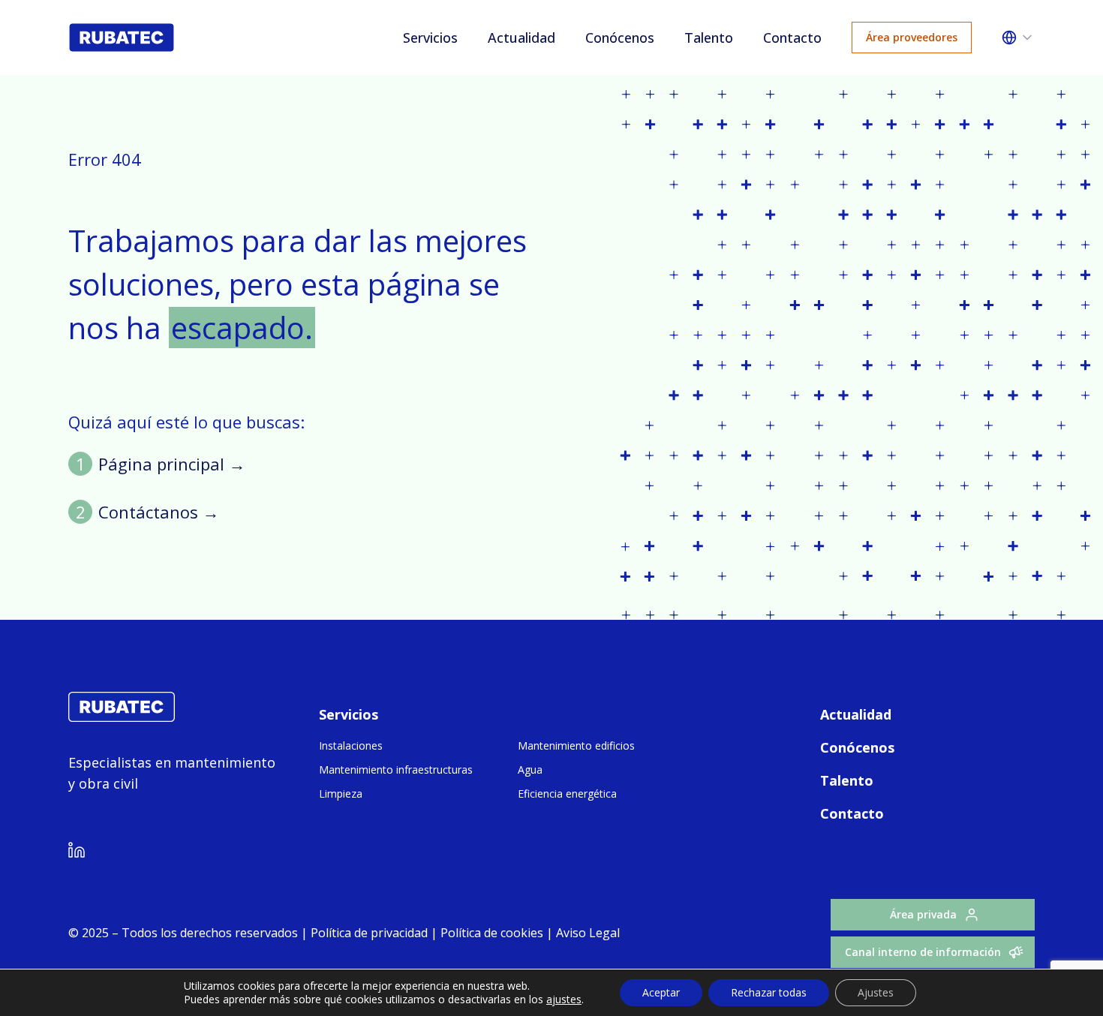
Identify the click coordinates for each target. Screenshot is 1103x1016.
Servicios (430, 38)
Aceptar (661, 992)
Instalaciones (351, 745)
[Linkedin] (76, 852)
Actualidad (521, 38)
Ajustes (876, 992)
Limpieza (340, 793)
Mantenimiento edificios (576, 745)
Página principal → (171, 463)
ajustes (564, 999)
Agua (530, 769)
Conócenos (619, 38)
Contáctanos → (158, 511)
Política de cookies (491, 932)
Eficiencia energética (567, 793)
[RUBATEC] (121, 717)
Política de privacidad (369, 932)
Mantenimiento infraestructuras (396, 769)
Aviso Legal (586, 932)
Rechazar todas (769, 992)
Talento (708, 38)
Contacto (792, 38)
